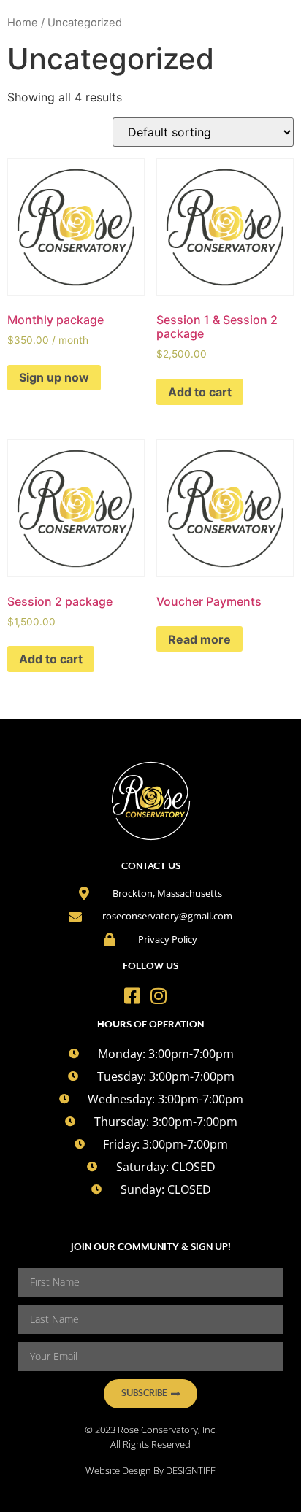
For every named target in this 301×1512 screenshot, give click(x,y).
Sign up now (54, 377)
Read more (199, 639)
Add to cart (200, 392)
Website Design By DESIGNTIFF (150, 1470)
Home (22, 22)
